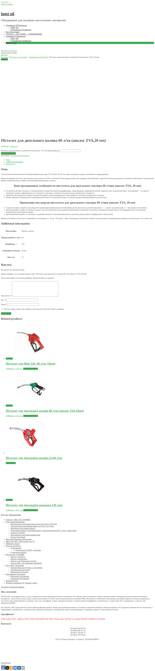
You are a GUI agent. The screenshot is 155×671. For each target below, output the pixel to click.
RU (17, 28)
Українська (26, 30)
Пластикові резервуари (15, 522)
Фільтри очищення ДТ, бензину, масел (21, 583)
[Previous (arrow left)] (2, 665)
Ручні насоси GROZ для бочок (28, 550)
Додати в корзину (8, 153)
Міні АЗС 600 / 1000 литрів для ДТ (20, 541)
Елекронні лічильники (20, 579)
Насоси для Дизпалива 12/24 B (23, 561)
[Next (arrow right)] (4, 665)
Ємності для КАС (18, 533)
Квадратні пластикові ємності (23, 528)
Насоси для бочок (13, 546)
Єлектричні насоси (18, 552)
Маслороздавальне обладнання (18, 539)
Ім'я (3, 300)
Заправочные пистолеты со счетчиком (26, 568)
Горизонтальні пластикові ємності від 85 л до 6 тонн (32, 526)
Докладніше (11, 463)
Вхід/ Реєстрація (12, 32)
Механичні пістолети (19, 572)
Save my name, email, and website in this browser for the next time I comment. (34, 309)
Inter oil (7, 14)
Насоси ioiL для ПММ (15, 555)
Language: (10, 36)
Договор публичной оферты (12, 587)
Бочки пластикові (18, 537)
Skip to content (6, 4)
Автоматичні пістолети (38, 57)
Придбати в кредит (9, 51)
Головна (4, 57)
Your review (6, 296)
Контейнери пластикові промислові (25, 535)
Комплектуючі (12, 581)
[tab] (80, 160)
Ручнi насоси (16, 548)
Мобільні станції (12, 544)
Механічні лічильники (20, 576)
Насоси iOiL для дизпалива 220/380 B (26, 563)
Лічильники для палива (15, 574)
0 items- (11, 43)
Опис (8, 160)
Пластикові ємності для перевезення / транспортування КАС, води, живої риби (43, 531)
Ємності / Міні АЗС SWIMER (18, 520)
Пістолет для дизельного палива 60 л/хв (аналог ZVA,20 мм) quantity (29, 151)
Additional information (14, 162)
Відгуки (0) (10, 164)
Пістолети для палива (18, 57)
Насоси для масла (18, 557)
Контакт (4, 55)
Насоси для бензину (19, 559)
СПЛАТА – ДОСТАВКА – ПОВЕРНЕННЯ (24, 34)
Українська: (11, 25)
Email (4, 304)
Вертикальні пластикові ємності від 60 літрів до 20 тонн (34, 524)
